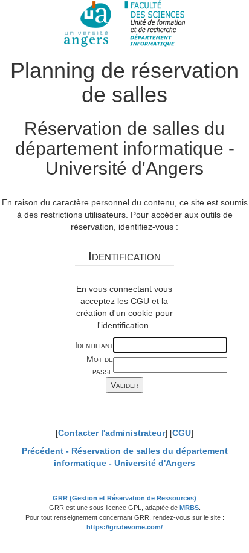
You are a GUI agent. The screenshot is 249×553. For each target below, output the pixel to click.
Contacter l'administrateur (111, 433)
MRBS (189, 507)
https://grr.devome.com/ (124, 527)
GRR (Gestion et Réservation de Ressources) (124, 498)
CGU (181, 433)
